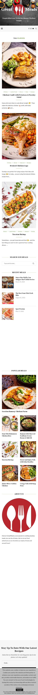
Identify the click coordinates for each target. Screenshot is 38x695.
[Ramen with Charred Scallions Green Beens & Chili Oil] (28, 423)
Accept (19, 690)
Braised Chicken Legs (19, 166)
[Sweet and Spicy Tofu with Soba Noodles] (28, 449)
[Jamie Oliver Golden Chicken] (10, 473)
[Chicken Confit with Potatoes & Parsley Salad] (19, 65)
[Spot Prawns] (8, 314)
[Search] (36, 28)
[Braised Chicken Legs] (19, 136)
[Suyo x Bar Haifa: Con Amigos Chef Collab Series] (8, 282)
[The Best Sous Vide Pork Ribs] (8, 298)
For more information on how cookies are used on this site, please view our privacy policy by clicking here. (19, 692)
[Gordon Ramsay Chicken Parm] (19, 392)
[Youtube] (33, 28)
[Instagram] (30, 28)
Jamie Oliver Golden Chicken (9, 485)
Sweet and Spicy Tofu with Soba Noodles (27, 461)
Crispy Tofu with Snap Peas (28, 485)
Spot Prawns (20, 309)
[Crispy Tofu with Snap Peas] (28, 473)
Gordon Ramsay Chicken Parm (14, 411)
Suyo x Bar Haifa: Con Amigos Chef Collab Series (25, 279)
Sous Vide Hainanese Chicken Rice (9, 435)
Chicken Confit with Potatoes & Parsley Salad (19, 96)
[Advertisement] (19, 345)
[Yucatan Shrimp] (19, 205)
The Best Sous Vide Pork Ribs (24, 294)
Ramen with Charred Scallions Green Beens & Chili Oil (27, 436)
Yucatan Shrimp (19, 234)
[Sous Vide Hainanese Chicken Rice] (10, 423)
